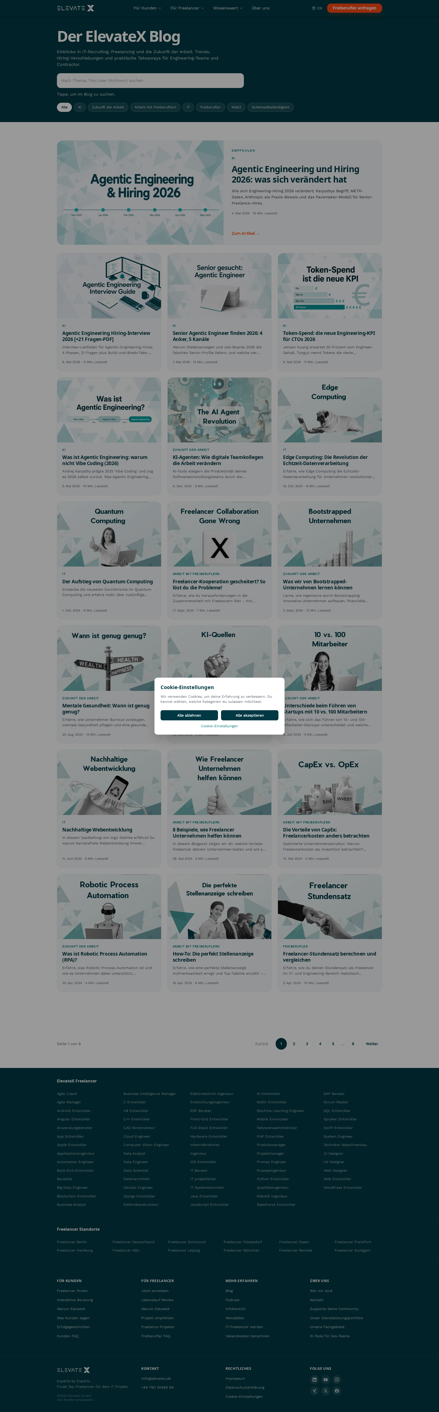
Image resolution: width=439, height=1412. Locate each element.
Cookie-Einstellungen (219, 726)
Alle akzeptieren (250, 715)
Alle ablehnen (189, 715)
